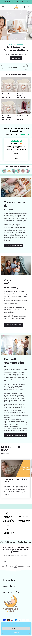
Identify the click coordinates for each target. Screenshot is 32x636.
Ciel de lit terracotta (23, 116)
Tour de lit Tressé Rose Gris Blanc (7, 116)
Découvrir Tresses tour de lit (14, 245)
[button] (3, 7)
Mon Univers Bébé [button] (11, 592)
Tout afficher (5, 453)
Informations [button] (9, 580)
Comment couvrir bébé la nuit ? (15, 480)
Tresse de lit (5, 94)
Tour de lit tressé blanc (22, 94)
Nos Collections (16, 58)
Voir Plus (16, 153)
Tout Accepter (16, 628)
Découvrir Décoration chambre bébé (15, 435)
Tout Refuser (16, 632)
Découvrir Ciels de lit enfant (13, 324)
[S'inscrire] (28, 561)
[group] (16, 36)
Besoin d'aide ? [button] (10, 586)
